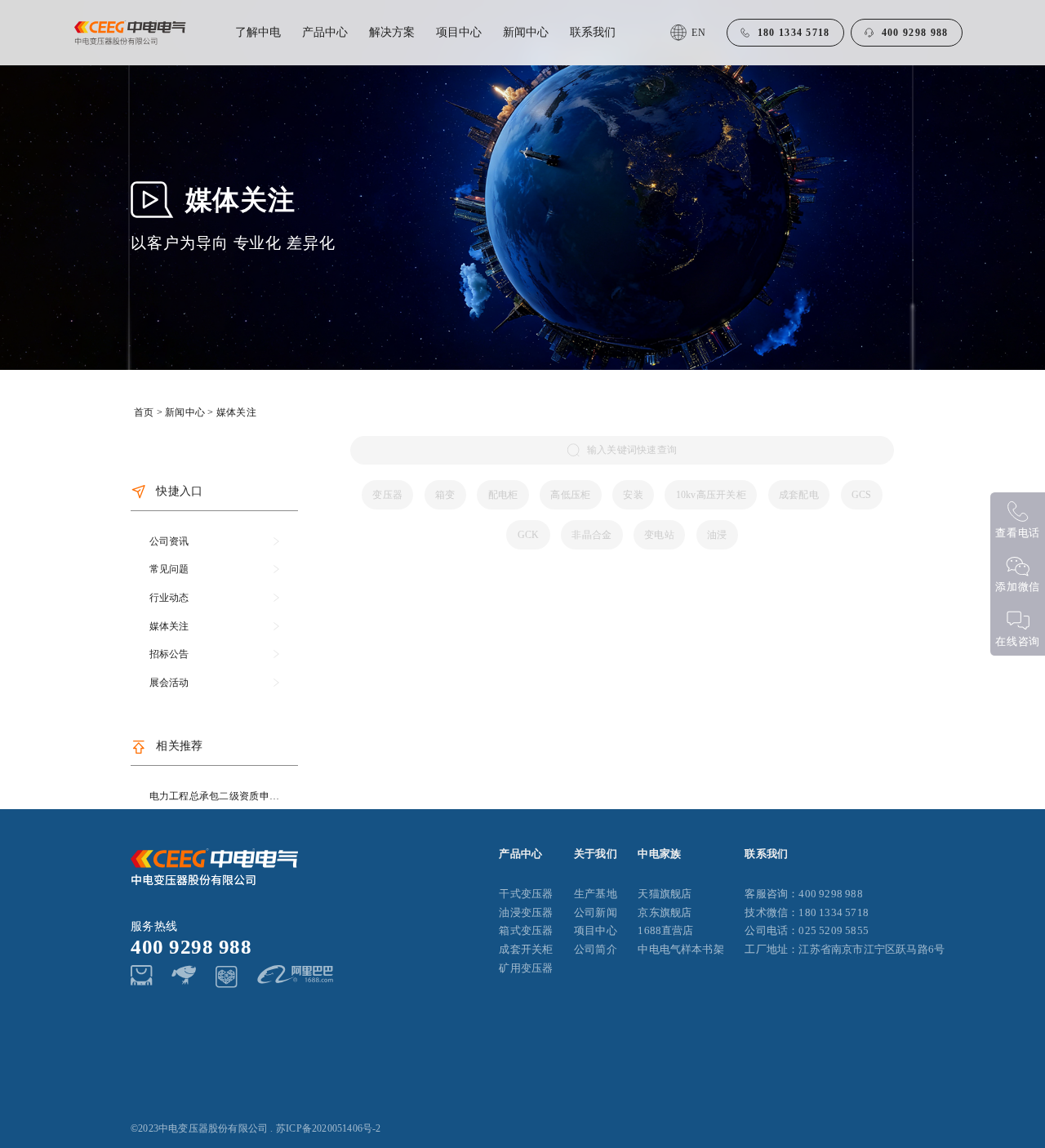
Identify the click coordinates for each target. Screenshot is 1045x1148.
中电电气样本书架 (681, 949)
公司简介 (595, 949)
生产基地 (595, 894)
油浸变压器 (526, 913)
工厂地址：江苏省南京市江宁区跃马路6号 (845, 949)
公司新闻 (595, 913)
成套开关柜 (526, 949)
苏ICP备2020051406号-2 (328, 1128)
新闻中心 (526, 32)
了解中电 (258, 32)
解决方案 (392, 32)
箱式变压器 (526, 931)
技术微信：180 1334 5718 (806, 913)
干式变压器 (526, 894)
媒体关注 (236, 412)
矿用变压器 (526, 968)
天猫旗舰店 (664, 894)
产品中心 (325, 32)
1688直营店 (665, 931)
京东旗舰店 (664, 913)
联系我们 (593, 32)
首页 (143, 412)
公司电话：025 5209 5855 (806, 931)
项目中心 (459, 32)
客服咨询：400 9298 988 (803, 894)
